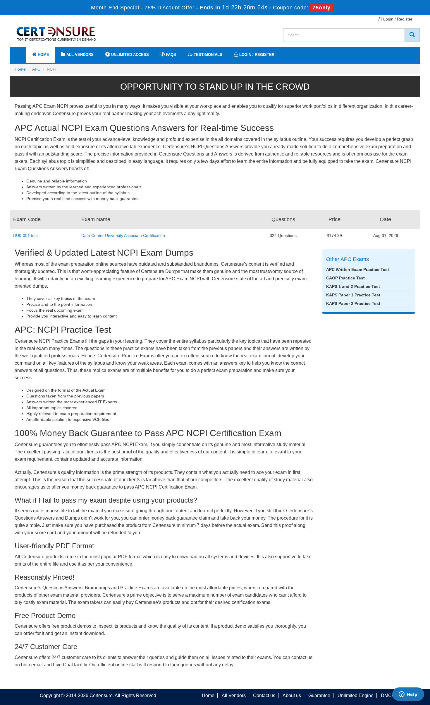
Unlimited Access (129, 54)
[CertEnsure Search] (412, 35)
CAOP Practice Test (345, 278)
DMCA (388, 695)
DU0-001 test (25, 235)
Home (43, 54)
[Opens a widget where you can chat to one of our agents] (408, 694)
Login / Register (397, 19)
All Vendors (79, 54)
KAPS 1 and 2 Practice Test (353, 286)
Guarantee (319, 695)
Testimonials (207, 54)
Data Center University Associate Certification (123, 235)
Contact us (264, 695)
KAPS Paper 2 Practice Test (353, 303)
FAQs (170, 54)
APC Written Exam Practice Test (357, 269)
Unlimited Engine (356, 695)
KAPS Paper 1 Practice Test (353, 295)
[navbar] (22, 52)
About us (292, 695)
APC (36, 69)
